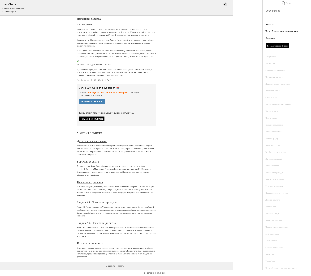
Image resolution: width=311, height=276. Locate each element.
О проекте (110, 266)
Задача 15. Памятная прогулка (97, 202)
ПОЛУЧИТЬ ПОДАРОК (92, 101)
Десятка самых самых (92, 141)
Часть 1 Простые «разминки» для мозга (281, 31)
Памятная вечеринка (91, 243)
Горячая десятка (88, 161)
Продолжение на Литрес (277, 45)
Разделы (121, 266)
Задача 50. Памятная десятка (96, 223)
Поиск (286, 3)
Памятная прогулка (90, 182)
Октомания (270, 38)
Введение (269, 24)
